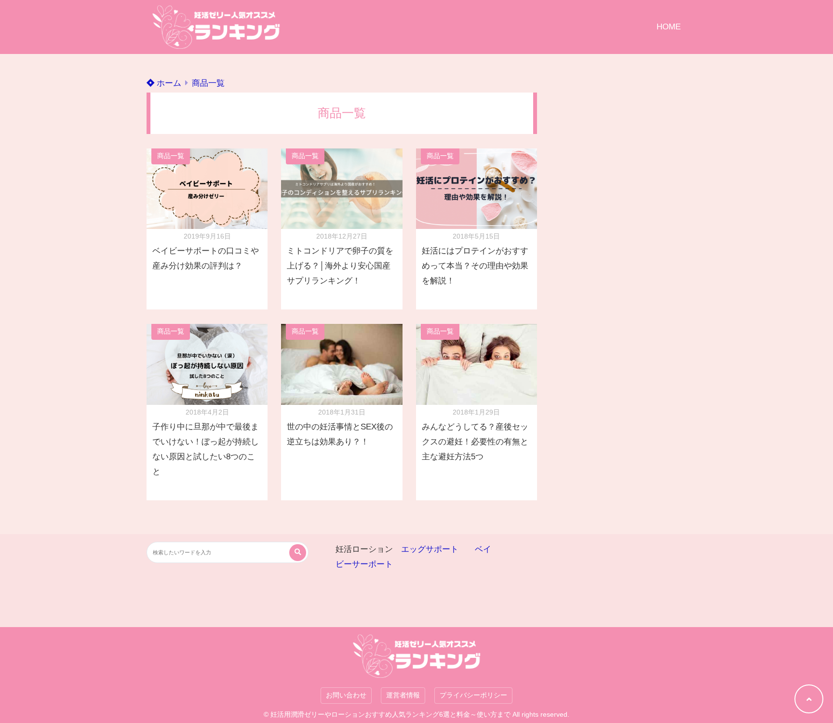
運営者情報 (403, 695)
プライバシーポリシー (473, 695)
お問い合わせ (346, 695)
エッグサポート (429, 549)
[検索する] (297, 552)
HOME (669, 26)
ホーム (167, 83)
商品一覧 (208, 83)
